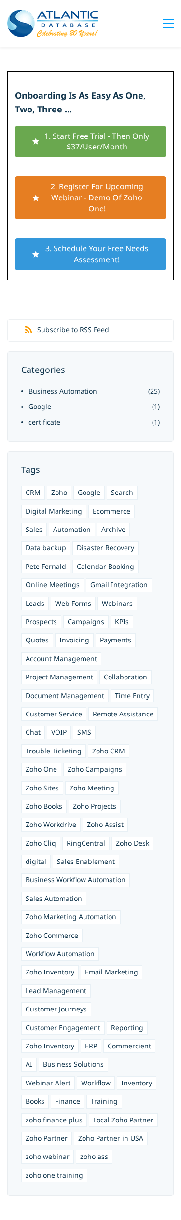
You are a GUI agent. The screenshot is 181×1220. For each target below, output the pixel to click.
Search (122, 492)
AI (29, 1064)
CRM (33, 492)
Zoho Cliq (41, 843)
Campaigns (86, 621)
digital (36, 861)
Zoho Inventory (50, 971)
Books (35, 1101)
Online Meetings (53, 584)
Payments (115, 639)
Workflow (96, 1082)
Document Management (65, 695)
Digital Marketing (54, 511)
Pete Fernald (46, 566)
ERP (91, 1045)
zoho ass (94, 1156)
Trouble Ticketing (54, 750)
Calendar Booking (105, 566)
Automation (72, 529)
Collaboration (125, 676)
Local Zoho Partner (123, 1119)
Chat (33, 732)
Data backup (46, 547)
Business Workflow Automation (75, 879)
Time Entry (132, 695)
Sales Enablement (86, 861)
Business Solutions (73, 1064)
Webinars (117, 603)
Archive (113, 529)
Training (104, 1101)
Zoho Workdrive (51, 824)
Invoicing (74, 639)
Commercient (129, 1045)
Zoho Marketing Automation (71, 916)
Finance (67, 1101)
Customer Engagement (63, 1027)
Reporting (127, 1027)
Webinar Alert (48, 1082)
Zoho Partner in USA (110, 1138)
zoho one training (54, 1175)
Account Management (61, 658)
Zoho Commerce (52, 935)
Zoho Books (44, 806)
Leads (35, 603)
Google (39, 406)
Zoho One (41, 769)
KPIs (122, 621)
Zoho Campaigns (95, 769)
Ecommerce (111, 511)
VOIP (59, 732)
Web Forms (73, 603)
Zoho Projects (94, 806)
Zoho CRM (108, 750)
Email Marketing (111, 971)
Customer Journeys (56, 1008)
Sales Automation (54, 898)
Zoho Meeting (92, 787)
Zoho (59, 492)
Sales (34, 529)
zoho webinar (48, 1156)
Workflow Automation (60, 953)
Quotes (37, 639)
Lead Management (56, 990)
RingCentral (86, 843)
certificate (44, 422)
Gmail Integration (119, 584)
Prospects (41, 621)
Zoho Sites (42, 787)
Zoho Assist (105, 824)
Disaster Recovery (105, 547)
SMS (84, 732)
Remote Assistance (123, 713)
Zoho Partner (47, 1138)
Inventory (136, 1082)
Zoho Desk (132, 843)
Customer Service (54, 713)
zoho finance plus (54, 1119)
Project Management (59, 676)
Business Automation (62, 390)
